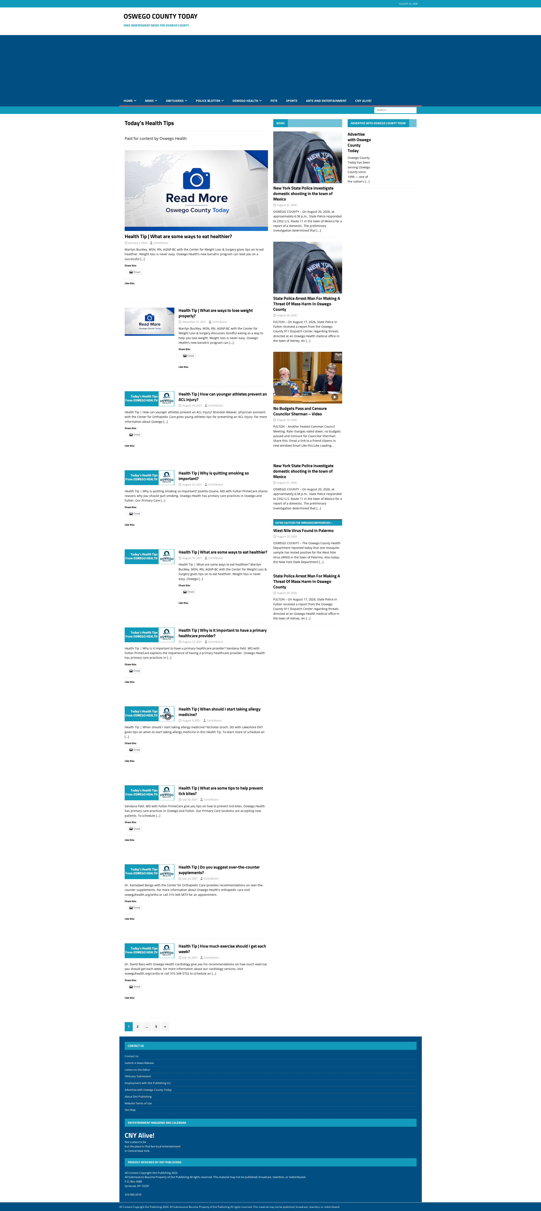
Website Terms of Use (138, 1103)
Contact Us (131, 1056)
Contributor (160, 243)
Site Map (130, 1110)
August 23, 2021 (192, 484)
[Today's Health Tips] (149, 322)
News (149, 101)
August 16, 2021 (192, 558)
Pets (273, 101)
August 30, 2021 (192, 405)
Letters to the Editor (137, 1070)
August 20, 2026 (287, 315)
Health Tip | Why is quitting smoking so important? (214, 476)
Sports (291, 101)
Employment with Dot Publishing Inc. (148, 1083)
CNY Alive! (363, 101)
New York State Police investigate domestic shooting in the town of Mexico (303, 193)
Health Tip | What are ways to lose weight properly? (216, 313)
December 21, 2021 (194, 322)
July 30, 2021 (190, 799)
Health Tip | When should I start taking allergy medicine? (220, 712)
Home (128, 101)
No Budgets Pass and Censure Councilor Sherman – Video (300, 411)
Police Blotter (208, 101)
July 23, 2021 (190, 878)
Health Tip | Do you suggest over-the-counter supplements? (219, 870)
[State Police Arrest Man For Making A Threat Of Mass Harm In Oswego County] (307, 267)
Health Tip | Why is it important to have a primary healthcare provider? (223, 633)
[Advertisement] (270, 64)
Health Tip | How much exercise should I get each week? (222, 949)
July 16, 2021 (190, 957)
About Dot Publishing (138, 1096)
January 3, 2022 (137, 243)
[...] (318, 230)
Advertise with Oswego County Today (378, 123)
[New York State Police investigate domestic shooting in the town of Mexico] (307, 157)
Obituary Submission (138, 1076)
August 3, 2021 (191, 720)
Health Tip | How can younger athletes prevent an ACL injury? (223, 397)
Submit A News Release (139, 1063)
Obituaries (175, 101)
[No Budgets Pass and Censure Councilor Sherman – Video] (307, 378)
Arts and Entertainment (326, 101)
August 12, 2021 (192, 642)
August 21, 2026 (287, 205)
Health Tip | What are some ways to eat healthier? (178, 236)
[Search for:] (395, 110)
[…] (142, 259)
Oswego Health (245, 101)
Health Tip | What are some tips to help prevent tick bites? (221, 791)
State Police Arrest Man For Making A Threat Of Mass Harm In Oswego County (306, 303)
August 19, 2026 (287, 420)
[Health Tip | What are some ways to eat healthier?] (196, 190)
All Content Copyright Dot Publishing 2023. (151, 1173)
